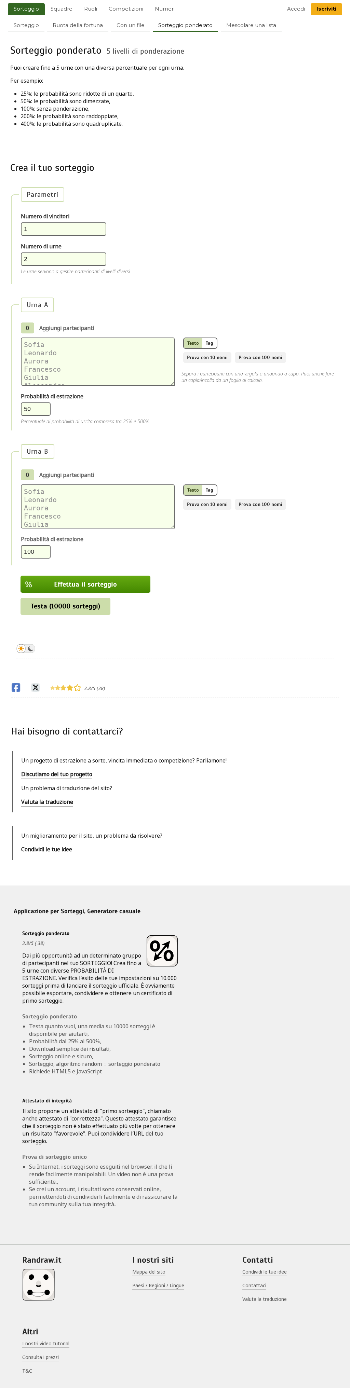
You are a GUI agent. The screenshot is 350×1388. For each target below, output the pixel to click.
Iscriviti (326, 8)
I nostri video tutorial (45, 1343)
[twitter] (35, 688)
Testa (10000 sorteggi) (65, 606)
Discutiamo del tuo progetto (56, 774)
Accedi (296, 8)
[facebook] (16, 688)
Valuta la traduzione (47, 802)
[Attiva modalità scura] (25, 649)
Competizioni (126, 8)
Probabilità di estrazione (52, 396)
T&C (27, 1371)
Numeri (165, 8)
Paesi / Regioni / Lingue (158, 1285)
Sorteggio (26, 8)
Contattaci (254, 1285)
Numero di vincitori (45, 216)
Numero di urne (41, 246)
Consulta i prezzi (40, 1357)
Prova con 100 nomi (260, 357)
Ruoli (90, 8)
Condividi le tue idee (46, 849)
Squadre (61, 8)
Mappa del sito (148, 1271)
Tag (209, 343)
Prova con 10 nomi (207, 357)
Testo (193, 343)
